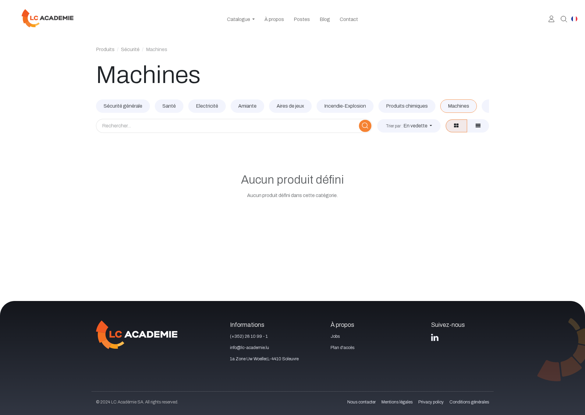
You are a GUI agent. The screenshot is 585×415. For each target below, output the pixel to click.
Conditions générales (469, 402)
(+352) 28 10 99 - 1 (249, 336)
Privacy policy (431, 402)
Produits (105, 49)
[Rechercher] (365, 126)
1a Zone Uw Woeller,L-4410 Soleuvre (264, 359)
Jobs (335, 336)
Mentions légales (397, 402)
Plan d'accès (342, 347)
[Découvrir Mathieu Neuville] (561, 18)
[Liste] (478, 126)
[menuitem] (241, 19)
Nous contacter (361, 402)
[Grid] (456, 126)
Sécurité (130, 49)
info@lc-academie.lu (249, 347)
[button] (409, 126)
